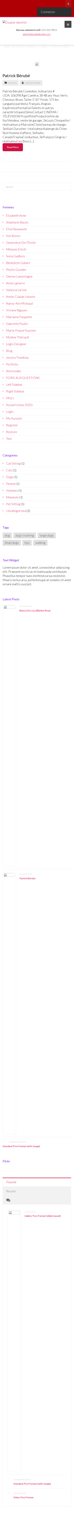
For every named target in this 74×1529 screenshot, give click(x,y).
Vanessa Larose (16, 290)
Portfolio (12, 364)
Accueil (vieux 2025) (19, 405)
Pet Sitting (13, 504)
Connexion (48, 12)
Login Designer (16, 344)
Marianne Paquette (19, 317)
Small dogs (12, 543)
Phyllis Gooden (16, 269)
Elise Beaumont (16, 229)
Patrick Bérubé (16, 75)
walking (40, 543)
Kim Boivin (13, 236)
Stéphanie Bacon (17, 222)
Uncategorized (16, 511)
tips (27, 543)
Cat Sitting (13, 463)
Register (12, 425)
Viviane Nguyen (16, 310)
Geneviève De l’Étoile (21, 242)
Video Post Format (23, 1497)
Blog (9, 351)
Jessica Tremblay (17, 357)
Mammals (12, 497)
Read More (13, 147)
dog (7, 535)
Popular (11, 1182)
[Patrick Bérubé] (9, 1003)
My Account (14, 418)
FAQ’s (10, 398)
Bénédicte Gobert (18, 263)
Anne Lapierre (15, 283)
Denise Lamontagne (19, 276)
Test (9, 438)
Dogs (9, 477)
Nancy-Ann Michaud (19, 303)
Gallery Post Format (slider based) (42, 1215)
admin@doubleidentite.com (36, 34)
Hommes (12, 82)
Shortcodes (13, 371)
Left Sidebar (14, 384)
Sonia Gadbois (15, 256)
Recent (11, 1191)
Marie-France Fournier (21, 330)
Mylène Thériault (17, 337)
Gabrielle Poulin (17, 324)
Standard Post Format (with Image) (21, 1145)
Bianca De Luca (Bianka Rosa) (34, 610)
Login (9, 411)
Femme (10, 484)
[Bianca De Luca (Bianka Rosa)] (9, 735)
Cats (9, 470)
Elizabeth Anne (16, 215)
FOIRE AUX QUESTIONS (23, 378)
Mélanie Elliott (16, 249)
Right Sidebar (15, 391)
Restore (11, 432)
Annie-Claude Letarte (20, 297)
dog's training (24, 535)
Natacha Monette (32, 82)
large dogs (47, 535)
